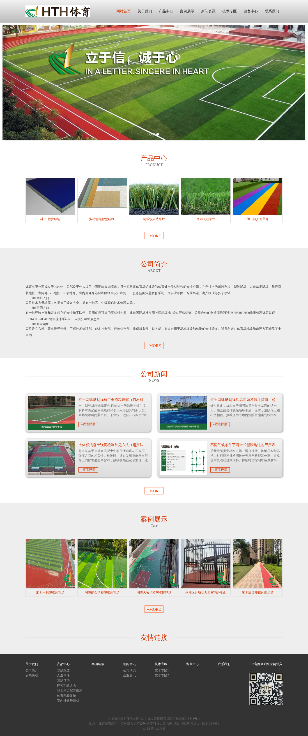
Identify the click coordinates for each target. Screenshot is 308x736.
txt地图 (160, 728)
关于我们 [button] (145, 11)
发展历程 (31, 675)
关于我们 (31, 664)
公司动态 (129, 670)
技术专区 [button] (229, 11)
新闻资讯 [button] (208, 11)
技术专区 (161, 664)
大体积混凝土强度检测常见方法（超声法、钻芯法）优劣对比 (127, 445)
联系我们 (224, 664)
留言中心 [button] (251, 11)
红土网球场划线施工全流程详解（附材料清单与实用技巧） (125, 400)
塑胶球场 (63, 680)
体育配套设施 (66, 695)
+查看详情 (88, 424)
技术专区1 (162, 670)
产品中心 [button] (166, 11)
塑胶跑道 (63, 670)
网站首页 (123, 11)
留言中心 (192, 664)
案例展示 (98, 664)
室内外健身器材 (68, 700)
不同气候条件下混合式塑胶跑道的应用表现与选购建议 (253, 445)
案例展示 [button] (187, 11)
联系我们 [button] (272, 11)
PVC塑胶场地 (66, 685)
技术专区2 (162, 675)
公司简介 (31, 670)
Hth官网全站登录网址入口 (266, 666)
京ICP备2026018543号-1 (183, 718)
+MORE (154, 236)
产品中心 (63, 664)
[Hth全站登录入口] (57, 11)
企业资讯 (129, 675)
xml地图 (148, 728)
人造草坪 (63, 675)
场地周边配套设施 (69, 690)
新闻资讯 (129, 664)
